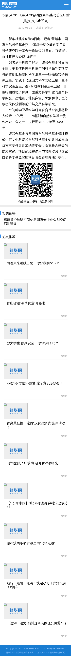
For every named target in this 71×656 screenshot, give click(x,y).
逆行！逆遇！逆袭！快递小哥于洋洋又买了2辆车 (36, 585)
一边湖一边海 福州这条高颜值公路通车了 (37, 623)
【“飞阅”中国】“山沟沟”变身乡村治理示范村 (37, 505)
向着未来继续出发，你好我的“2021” (33, 263)
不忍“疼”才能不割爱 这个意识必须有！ (35, 383)
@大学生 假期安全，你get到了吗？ (33, 343)
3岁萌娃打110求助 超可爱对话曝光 (32, 463)
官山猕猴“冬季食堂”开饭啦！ (28, 303)
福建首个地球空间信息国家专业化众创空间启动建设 (35, 222)
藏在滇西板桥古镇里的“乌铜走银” (31, 543)
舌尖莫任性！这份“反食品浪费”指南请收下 (36, 425)
